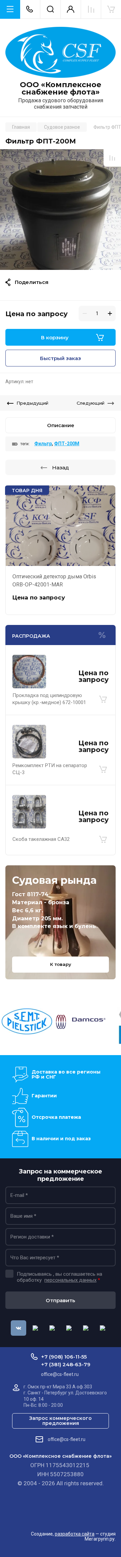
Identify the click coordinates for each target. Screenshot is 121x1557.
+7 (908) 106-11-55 (64, 1356)
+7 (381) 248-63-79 (65, 1364)
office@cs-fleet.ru (66, 1439)
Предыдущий (32, 403)
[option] (60, 209)
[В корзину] (103, 699)
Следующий (91, 403)
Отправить (60, 1300)
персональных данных (70, 1280)
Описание (60, 425)
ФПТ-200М (66, 443)
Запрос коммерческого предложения (60, 1420)
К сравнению (112, 158)
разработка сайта (74, 1534)
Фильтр (43, 443)
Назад (60, 467)
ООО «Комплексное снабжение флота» (60, 88)
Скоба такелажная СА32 (41, 839)
